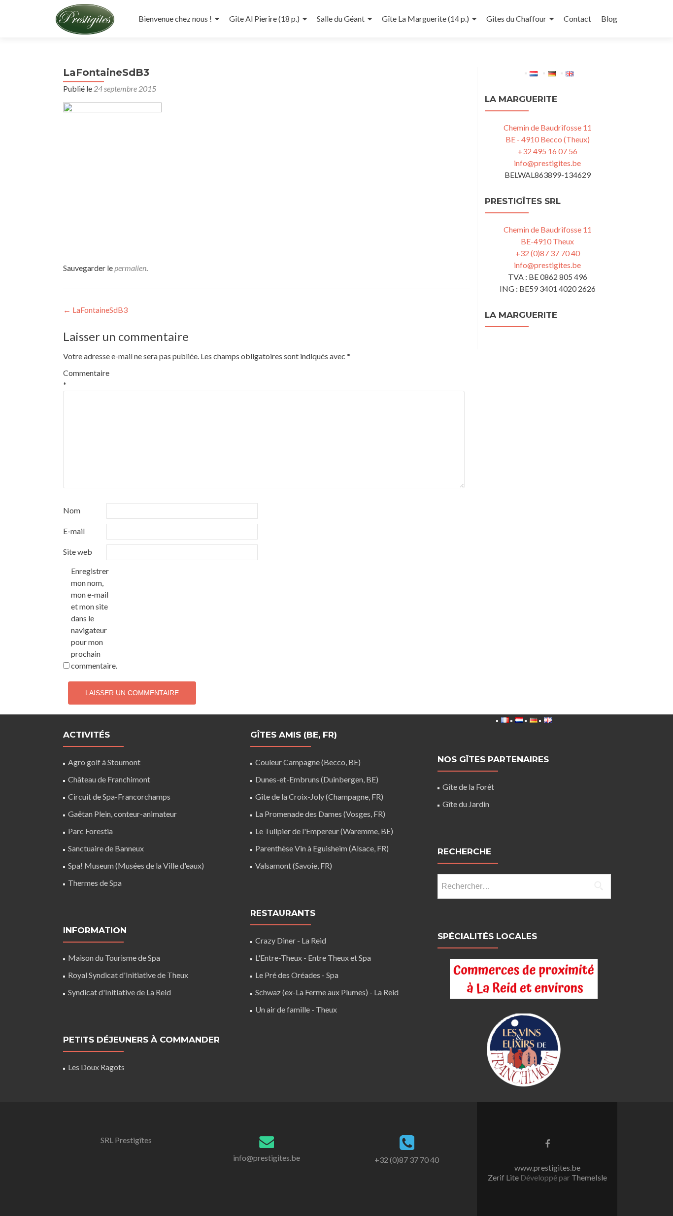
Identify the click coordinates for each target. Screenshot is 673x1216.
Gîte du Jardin (465, 804)
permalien (130, 267)
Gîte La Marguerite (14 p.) (425, 18)
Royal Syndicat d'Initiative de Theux (128, 975)
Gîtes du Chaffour (516, 18)
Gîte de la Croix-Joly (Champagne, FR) (319, 796)
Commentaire (84, 378)
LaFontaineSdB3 (95, 309)
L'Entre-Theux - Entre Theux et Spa (313, 957)
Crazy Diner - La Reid (290, 940)
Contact (577, 18)
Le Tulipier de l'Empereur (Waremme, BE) (324, 831)
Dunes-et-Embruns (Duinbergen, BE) (316, 779)
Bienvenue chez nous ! (175, 18)
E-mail (74, 531)
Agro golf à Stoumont (104, 762)
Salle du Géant (341, 18)
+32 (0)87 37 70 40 (547, 253)
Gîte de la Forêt (468, 786)
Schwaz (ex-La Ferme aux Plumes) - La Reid (327, 992)
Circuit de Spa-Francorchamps (119, 796)
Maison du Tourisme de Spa (114, 957)
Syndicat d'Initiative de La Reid (119, 992)
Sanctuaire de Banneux (106, 848)
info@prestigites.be (547, 163)
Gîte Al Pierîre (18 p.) (264, 18)
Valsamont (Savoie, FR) (293, 865)
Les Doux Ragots (96, 1067)
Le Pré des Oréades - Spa (296, 975)
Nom (71, 510)
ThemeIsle (589, 1177)
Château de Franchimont (109, 779)
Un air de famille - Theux (296, 1009)
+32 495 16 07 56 (547, 151)
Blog (609, 18)
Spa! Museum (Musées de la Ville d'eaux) (136, 865)
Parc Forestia (90, 831)
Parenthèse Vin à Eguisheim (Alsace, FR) (322, 848)
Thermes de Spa (95, 882)
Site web (77, 551)
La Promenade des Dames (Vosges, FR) (320, 813)
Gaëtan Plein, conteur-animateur (122, 813)
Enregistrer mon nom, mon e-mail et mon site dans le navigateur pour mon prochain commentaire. (92, 618)
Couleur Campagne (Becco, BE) (308, 762)
